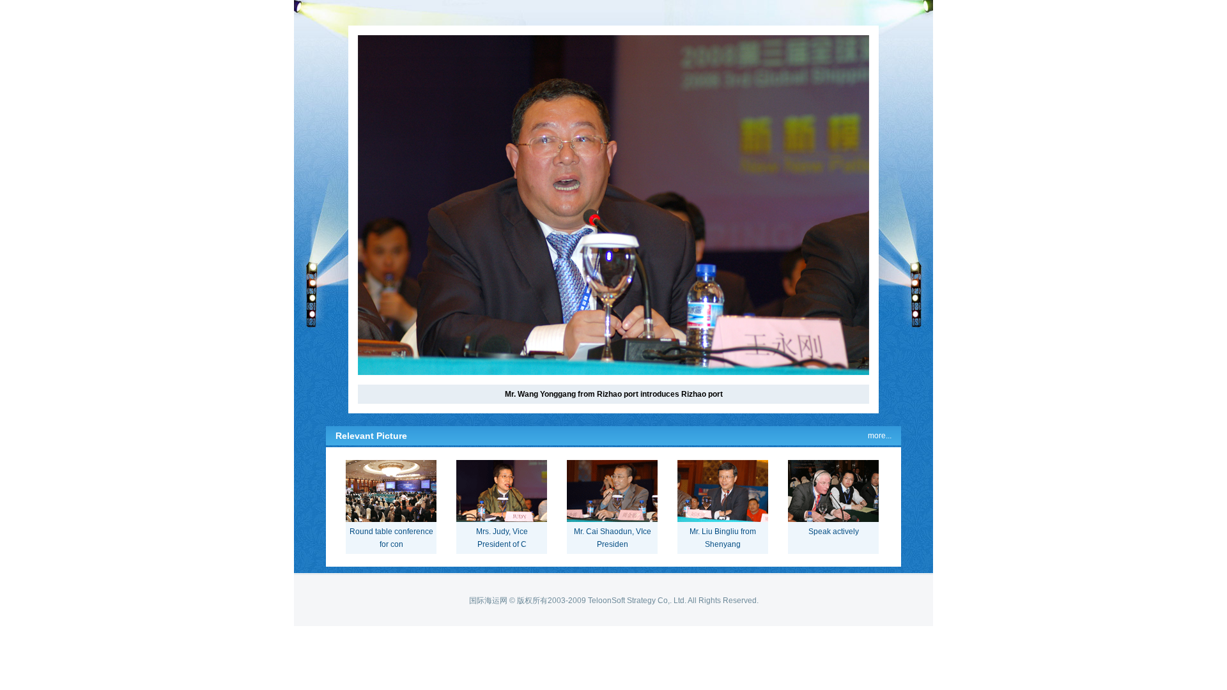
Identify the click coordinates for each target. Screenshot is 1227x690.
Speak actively (833, 531)
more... (879, 435)
